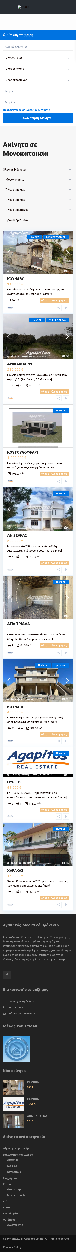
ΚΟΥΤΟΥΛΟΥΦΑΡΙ (22, 452)
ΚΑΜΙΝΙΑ (33, 1082)
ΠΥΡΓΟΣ (14, 782)
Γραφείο (12, 1165)
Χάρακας (16, 862)
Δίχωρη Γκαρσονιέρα (16, 1148)
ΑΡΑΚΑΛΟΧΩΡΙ (19, 364)
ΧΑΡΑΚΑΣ (15, 870)
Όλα (12, 271)
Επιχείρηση (10, 1178)
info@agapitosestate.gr (23, 1013)
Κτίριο (7, 1201)
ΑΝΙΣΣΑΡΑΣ (17, 535)
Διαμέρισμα (14, 1189)
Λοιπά (7, 1207)
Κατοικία (8, 1184)
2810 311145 (15, 1007)
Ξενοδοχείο (10, 1213)
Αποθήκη (13, 1159)
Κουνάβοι (16, 699)
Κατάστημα (14, 1171)
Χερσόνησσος (24, 444)
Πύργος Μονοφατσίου (24, 774)
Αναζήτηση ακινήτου (38, 118)
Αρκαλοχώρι (23, 356)
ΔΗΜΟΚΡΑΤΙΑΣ (37, 1116)
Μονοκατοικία (16, 1195)
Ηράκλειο (30, 699)
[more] (48, 293)
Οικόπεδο (9, 1219)
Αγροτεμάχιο (15, 1224)
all (12, 356)
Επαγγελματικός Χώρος (18, 1154)
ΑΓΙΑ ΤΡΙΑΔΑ (18, 624)
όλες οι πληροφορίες (54, 300)
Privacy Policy (12, 1247)
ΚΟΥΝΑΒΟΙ (16, 279)
